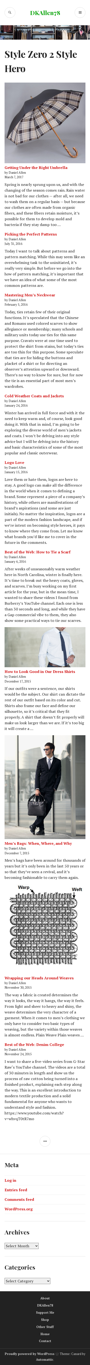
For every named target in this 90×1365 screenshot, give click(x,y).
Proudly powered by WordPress (29, 1354)
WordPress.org (19, 1209)
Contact (45, 1341)
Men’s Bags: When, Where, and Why (38, 843)
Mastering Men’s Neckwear (30, 295)
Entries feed (16, 1189)
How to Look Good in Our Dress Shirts (40, 671)
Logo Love (14, 462)
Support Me (45, 1312)
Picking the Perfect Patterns (31, 234)
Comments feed (19, 1199)
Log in (10, 1180)
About (45, 1298)
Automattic (44, 1359)
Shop (45, 1320)
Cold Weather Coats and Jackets (34, 396)
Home (45, 1334)
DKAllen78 (45, 12)
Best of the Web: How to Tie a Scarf (38, 552)
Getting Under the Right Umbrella (36, 167)
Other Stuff (45, 1327)
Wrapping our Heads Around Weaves (39, 978)
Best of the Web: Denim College (34, 1044)
